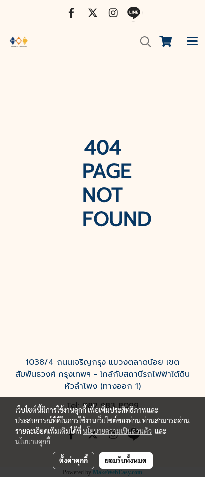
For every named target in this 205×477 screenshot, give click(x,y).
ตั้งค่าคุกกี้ (73, 460)
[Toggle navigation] (192, 42)
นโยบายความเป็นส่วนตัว (117, 430)
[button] (142, 41)
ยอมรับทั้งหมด (126, 460)
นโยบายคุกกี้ (32, 441)
